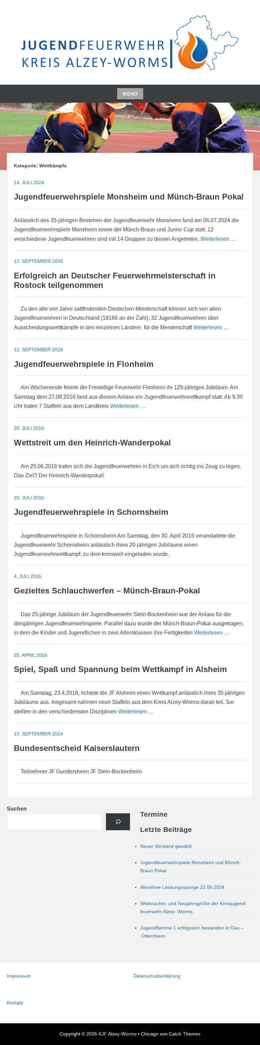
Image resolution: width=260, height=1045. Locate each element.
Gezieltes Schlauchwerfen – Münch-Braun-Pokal (107, 590)
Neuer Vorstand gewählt (166, 846)
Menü (130, 94)
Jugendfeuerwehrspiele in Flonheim (83, 364)
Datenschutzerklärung (156, 976)
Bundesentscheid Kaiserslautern (77, 748)
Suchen (17, 809)
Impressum (19, 976)
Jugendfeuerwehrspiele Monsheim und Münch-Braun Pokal (129, 196)
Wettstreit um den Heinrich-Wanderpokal (92, 442)
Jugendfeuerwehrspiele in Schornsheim (91, 512)
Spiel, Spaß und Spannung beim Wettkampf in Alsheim (120, 669)
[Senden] (118, 821)
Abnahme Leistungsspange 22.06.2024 (182, 887)
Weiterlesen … (218, 239)
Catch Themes (184, 1034)
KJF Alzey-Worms (117, 1034)
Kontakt (15, 1002)
